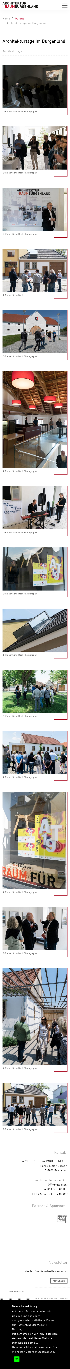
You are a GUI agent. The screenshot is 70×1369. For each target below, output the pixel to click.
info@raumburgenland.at (51, 1180)
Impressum (16, 1291)
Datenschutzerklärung (39, 1352)
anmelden (59, 1281)
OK (16, 1359)
